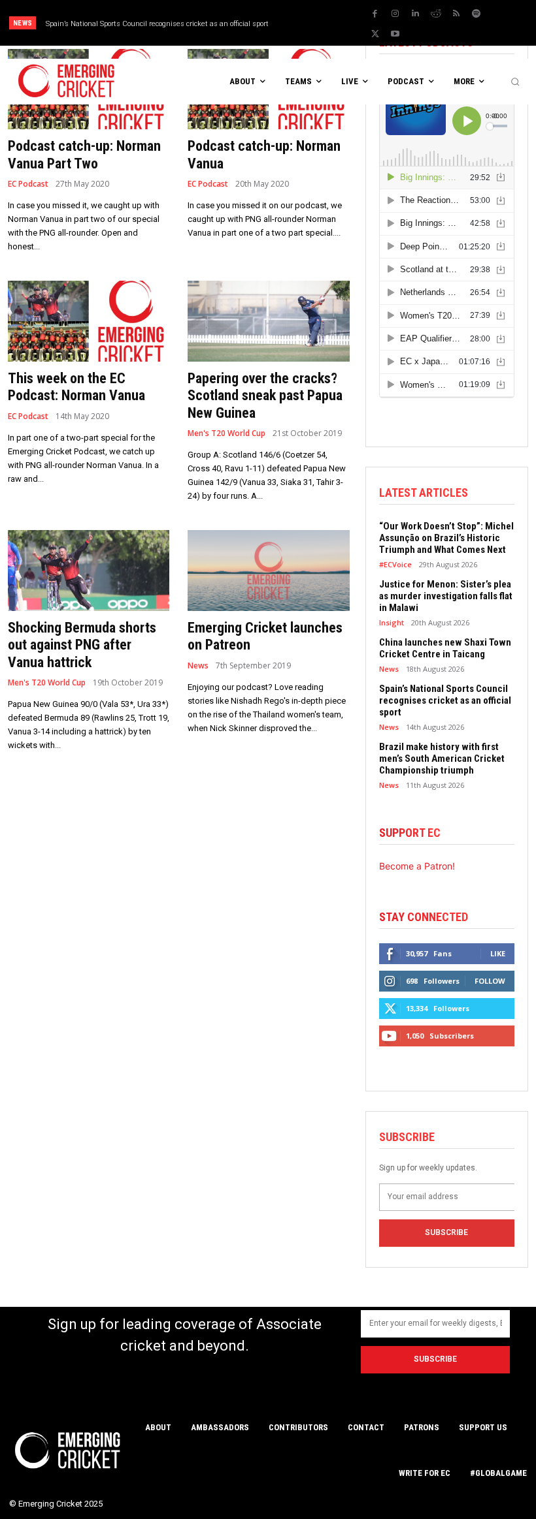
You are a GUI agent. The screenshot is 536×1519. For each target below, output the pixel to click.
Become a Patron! (417, 865)
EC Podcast (28, 184)
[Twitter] (375, 33)
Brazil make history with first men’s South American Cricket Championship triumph (442, 758)
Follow (490, 981)
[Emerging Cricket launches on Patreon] (268, 570)
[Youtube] (395, 33)
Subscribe (446, 1232)
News (198, 666)
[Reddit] (435, 13)
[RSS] (456, 13)
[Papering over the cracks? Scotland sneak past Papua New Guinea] (268, 321)
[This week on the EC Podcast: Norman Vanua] (88, 321)
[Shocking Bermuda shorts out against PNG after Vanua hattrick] (88, 570)
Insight (391, 622)
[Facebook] (375, 13)
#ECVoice (395, 564)
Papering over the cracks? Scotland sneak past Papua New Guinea (265, 395)
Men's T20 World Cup (226, 433)
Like (497, 953)
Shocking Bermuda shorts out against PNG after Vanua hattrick (82, 644)
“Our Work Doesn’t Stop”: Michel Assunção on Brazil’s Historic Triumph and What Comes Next (446, 538)
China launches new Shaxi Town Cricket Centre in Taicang (445, 648)
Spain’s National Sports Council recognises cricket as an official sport (157, 24)
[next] (340, 23)
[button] (515, 81)
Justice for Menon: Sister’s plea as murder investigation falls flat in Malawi (445, 596)
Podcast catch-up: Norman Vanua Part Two (84, 154)
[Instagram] (395, 13)
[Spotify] (476, 13)
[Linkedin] (415, 13)
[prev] (319, 23)
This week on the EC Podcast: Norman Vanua (76, 386)
